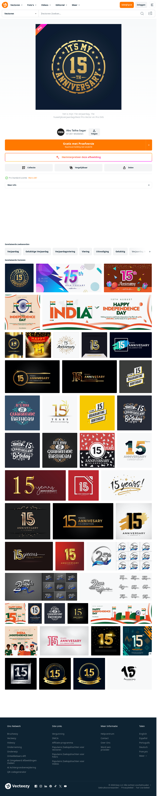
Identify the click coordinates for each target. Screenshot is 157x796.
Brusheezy (12, 733)
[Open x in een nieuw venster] (60, 786)
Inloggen (139, 5)
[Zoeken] (140, 13)
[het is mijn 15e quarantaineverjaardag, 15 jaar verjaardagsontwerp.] (54, 613)
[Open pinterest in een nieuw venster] (50, 786)
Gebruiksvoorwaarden (106, 787)
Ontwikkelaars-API (16, 756)
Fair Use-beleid (140, 787)
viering (85, 251)
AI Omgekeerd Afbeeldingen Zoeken (18, 761)
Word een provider (104, 748)
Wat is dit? (32, 178)
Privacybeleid (125, 787)
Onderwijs (12, 751)
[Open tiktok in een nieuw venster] (55, 786)
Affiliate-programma (61, 742)
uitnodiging (102, 251)
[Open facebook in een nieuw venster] (36, 786)
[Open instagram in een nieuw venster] (41, 786)
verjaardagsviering (65, 251)
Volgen (93, 133)
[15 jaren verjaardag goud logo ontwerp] (59, 412)
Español (141, 738)
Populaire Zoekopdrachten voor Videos (67, 762)
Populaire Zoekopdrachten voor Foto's (67, 755)
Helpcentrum (105, 733)
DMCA (54, 738)
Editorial (60, 5)
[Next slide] (145, 251)
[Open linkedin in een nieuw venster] (45, 786)
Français (141, 751)
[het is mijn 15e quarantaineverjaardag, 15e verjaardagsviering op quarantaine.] (134, 412)
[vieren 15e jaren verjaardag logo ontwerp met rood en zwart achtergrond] (97, 450)
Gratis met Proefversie (77, 145)
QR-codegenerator (16, 771)
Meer (74, 5)
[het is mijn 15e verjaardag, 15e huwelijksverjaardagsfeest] (19, 278)
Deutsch (141, 747)
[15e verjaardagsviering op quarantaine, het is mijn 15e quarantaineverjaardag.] (22, 450)
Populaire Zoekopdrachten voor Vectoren (67, 748)
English (141, 733)
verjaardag (13, 251)
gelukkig (120, 251)
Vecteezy (11, 738)
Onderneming (14, 747)
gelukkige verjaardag (37, 251)
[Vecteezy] (5, 5)
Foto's (30, 5)
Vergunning (57, 733)
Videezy (11, 742)
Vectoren (15, 5)
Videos (44, 5)
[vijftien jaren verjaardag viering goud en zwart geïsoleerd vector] (55, 674)
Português (142, 742)
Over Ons (103, 742)
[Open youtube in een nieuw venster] (65, 786)
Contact (103, 738)
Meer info (12, 185)
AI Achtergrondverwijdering (21, 767)
